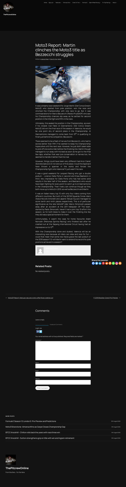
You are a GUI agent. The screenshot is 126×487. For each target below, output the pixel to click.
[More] (120, 263)
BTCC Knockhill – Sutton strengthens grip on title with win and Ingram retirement (40, 438)
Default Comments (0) (42, 324)
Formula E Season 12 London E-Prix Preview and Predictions (31, 421)
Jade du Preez (45, 59)
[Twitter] (96, 263)
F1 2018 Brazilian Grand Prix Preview (106, 298)
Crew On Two (53, 59)
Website (37, 379)
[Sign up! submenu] (53, 2)
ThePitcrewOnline (9, 14)
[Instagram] (116, 263)
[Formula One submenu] (70, 2)
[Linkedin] (99, 263)
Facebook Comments (56, 324)
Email (37, 370)
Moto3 (59, 59)
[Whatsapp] (113, 263)
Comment (38, 340)
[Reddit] (106, 263)
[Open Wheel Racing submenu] (100, 2)
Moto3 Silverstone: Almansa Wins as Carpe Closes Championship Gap (35, 427)
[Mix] (110, 263)
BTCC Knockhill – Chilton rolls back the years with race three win (33, 432)
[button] (37, 331)
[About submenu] (116, 2)
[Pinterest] (103, 263)
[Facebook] (93, 263)
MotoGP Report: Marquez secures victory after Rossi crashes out (30, 298)
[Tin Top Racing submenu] (110, 2)
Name (37, 362)
